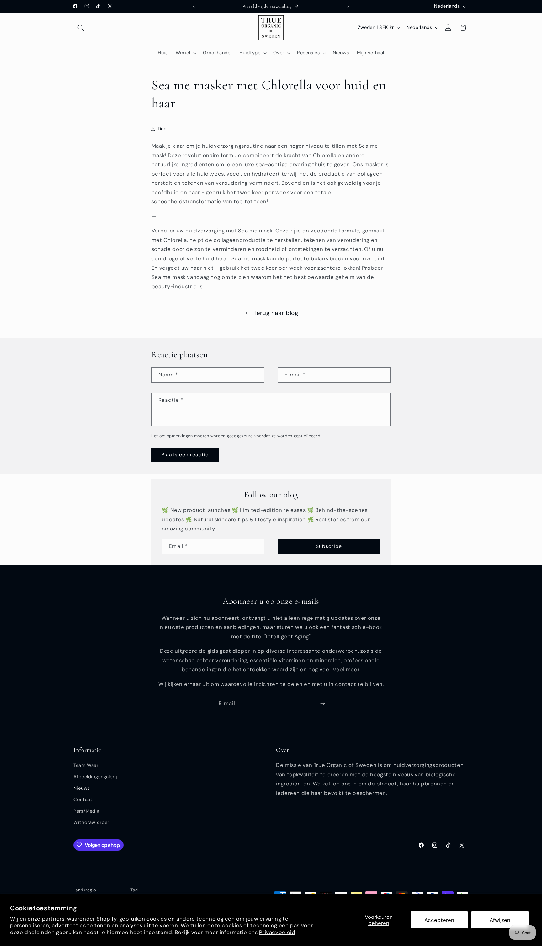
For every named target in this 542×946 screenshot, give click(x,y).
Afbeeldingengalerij (95, 777)
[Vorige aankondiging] (194, 6)
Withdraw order (91, 823)
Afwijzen (500, 920)
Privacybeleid (277, 932)
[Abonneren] (323, 703)
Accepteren (439, 920)
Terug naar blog (275, 313)
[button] (80, 27)
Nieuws (81, 788)
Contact (82, 800)
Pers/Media (86, 811)
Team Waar (85, 766)
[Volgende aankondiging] (348, 6)
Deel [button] (163, 128)
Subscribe (329, 546)
